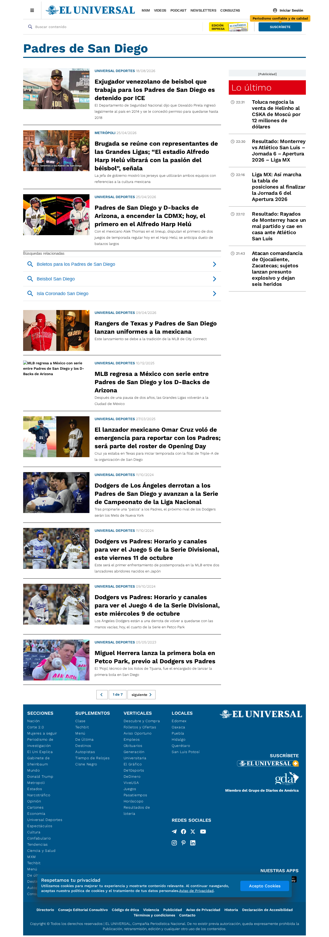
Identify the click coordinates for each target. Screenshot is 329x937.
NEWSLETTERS (203, 10)
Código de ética (125, 910)
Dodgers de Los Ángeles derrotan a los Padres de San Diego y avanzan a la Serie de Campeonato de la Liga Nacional (156, 494)
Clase (80, 721)
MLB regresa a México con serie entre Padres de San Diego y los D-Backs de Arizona (152, 382)
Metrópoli (105, 133)
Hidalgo (179, 739)
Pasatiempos (135, 795)
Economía (36, 813)
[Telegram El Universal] (174, 832)
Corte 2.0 (35, 727)
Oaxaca (178, 727)
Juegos (130, 789)
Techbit (34, 863)
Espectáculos (39, 826)
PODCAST (178, 10)
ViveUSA (131, 783)
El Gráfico (133, 764)
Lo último (251, 87)
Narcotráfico (38, 795)
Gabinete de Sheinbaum (38, 761)
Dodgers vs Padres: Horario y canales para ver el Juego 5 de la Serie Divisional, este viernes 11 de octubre (157, 549)
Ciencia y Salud (41, 850)
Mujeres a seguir (42, 733)
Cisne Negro (86, 764)
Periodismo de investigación (40, 742)
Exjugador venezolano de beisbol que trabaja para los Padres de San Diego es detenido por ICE (155, 90)
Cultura (34, 832)
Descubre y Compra (142, 721)
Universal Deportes (115, 71)
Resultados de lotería (137, 810)
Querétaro (181, 746)
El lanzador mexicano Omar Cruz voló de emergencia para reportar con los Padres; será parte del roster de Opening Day (158, 438)
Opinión (34, 801)
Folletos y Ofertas (140, 727)
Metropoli (36, 783)
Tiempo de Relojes (92, 758)
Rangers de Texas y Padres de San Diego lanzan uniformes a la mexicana (156, 327)
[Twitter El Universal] (192, 832)
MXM (146, 10)
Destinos (83, 746)
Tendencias (37, 844)
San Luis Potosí (186, 752)
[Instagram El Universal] (174, 842)
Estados (34, 789)
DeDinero (132, 776)
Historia (231, 910)
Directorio (45, 910)
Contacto (187, 915)
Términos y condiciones (154, 915)
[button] (280, 26)
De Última (84, 739)
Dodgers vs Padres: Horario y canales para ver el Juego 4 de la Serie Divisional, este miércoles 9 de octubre (157, 605)
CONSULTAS (230, 10)
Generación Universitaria (135, 755)
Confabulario (39, 838)
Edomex (179, 721)
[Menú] (32, 10)
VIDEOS (160, 10)
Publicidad (172, 910)
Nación (33, 721)
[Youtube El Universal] (203, 832)
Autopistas (85, 752)
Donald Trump (40, 776)
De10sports (134, 770)
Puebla (178, 733)
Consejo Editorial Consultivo (83, 910)
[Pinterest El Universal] (183, 842)
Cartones (35, 807)
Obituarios (133, 746)
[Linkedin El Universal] (192, 842)
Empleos (132, 739)
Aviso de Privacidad (203, 910)
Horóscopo (133, 801)
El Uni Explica (40, 752)
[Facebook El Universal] (183, 832)
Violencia (151, 910)
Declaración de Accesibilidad (267, 910)
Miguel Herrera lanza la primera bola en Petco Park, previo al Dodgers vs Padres (155, 657)
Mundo (33, 770)
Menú (32, 869)
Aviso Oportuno (138, 733)
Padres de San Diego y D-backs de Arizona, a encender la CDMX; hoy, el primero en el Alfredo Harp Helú (150, 216)
